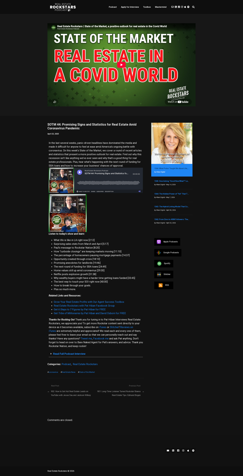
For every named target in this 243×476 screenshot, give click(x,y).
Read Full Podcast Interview (69, 353)
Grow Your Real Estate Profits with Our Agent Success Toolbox (89, 301)
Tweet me (86, 338)
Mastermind (160, 7)
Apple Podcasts (170, 241)
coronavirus (53, 372)
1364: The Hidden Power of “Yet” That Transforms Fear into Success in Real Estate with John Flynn (171, 194)
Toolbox (147, 7)
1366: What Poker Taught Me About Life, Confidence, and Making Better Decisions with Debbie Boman (171, 168)
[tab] (96, 354)
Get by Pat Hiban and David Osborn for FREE (90, 313)
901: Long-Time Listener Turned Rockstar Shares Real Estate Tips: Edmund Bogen (119, 393)
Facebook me (101, 338)
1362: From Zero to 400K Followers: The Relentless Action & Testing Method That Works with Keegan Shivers (171, 219)
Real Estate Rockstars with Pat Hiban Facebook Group (84, 305)
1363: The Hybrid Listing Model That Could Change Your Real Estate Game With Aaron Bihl (171, 207)
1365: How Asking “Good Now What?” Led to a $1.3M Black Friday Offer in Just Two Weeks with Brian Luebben (171, 181)
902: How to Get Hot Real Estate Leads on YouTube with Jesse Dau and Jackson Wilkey (71, 393)
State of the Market (87, 372)
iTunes (102, 327)
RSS (167, 285)
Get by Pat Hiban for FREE (80, 309)
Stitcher (114, 327)
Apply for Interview (130, 7)
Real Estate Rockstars (85, 364)
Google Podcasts (171, 252)
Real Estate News (68, 372)
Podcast (113, 7)
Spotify (167, 263)
